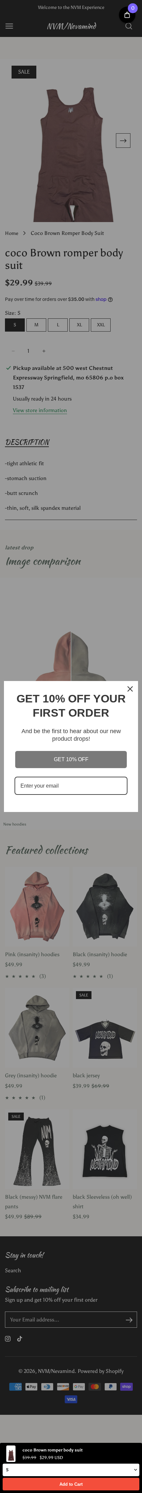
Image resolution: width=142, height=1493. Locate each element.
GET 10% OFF (71, 759)
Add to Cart (71, 1484)
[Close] (130, 689)
